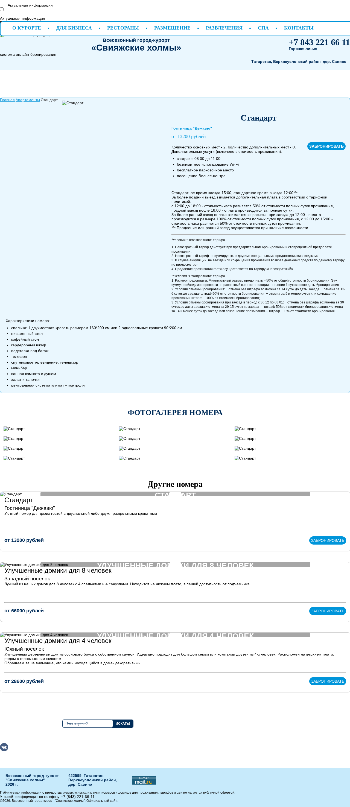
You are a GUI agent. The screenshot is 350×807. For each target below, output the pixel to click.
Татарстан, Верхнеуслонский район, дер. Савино (298, 61)
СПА (263, 28)
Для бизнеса (74, 28)
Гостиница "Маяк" (218, 724)
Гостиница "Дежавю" (191, 128)
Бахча (252, 724)
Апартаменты (28, 100)
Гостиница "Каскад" (219, 734)
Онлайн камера (172, 734)
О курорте (26, 28)
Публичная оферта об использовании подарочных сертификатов (175, 750)
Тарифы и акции (172, 729)
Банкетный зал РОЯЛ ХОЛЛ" (260, 750)
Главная (7, 100)
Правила (165, 719)
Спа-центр (301, 729)
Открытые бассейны (310, 724)
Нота (251, 734)
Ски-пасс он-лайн (309, 734)
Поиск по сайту (77, 717)
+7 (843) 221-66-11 (78, 796)
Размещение (172, 28)
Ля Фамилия (258, 719)
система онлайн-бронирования (28, 54)
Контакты (299, 28)
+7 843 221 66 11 (319, 42)
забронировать (326, 146)
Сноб (251, 729)
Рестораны (123, 28)
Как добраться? (171, 724)
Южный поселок (24, 649)
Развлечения (224, 28)
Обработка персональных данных (305, 743)
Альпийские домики (220, 719)
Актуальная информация (30, 5)
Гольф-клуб (302, 719)
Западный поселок (27, 578)
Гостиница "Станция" (211, 741)
